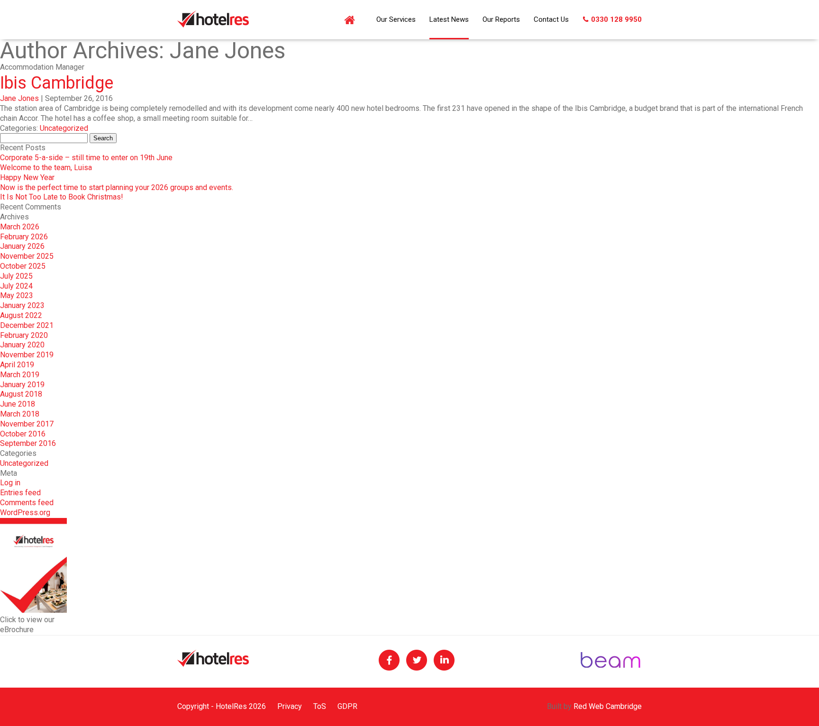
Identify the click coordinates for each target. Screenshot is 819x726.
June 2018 (17, 403)
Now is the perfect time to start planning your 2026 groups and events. (116, 187)
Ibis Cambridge (56, 83)
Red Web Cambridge (607, 706)
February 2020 (24, 335)
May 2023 (16, 295)
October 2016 (23, 433)
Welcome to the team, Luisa (46, 167)
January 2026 (22, 246)
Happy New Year (27, 177)
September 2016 (28, 443)
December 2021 (27, 325)
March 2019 (19, 374)
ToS (319, 706)
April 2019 (17, 364)
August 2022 (21, 315)
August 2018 (21, 394)
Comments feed (27, 502)
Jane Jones (19, 98)
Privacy (289, 706)
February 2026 (24, 236)
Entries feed (20, 492)
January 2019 (22, 384)
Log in (10, 482)
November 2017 (27, 423)
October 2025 (23, 266)
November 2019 (27, 354)
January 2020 (22, 344)
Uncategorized (64, 128)
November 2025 (27, 256)
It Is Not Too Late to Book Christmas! (61, 196)
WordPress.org (25, 512)
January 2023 (22, 305)
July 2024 (16, 285)
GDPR (347, 706)
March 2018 (19, 413)
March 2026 (19, 226)
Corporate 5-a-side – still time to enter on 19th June (86, 157)
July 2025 (16, 276)
